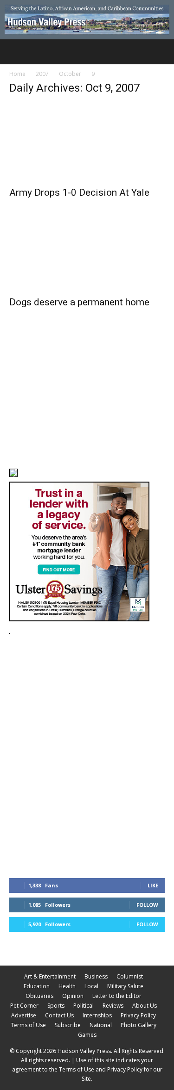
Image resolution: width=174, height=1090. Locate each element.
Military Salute (125, 986)
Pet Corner (24, 1005)
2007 (42, 74)
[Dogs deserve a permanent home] (87, 252)
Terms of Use (28, 1025)
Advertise (23, 1015)
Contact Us (59, 1015)
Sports (55, 1005)
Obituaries (39, 996)
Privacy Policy (138, 1015)
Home (17, 74)
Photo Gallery (138, 1025)
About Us (144, 1005)
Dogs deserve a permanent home (79, 302)
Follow (147, 904)
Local (91, 986)
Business (96, 976)
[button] (16, 51)
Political (83, 1005)
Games (87, 1035)
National (101, 1025)
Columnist (129, 976)
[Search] (161, 51)
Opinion (73, 996)
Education (37, 986)
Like (153, 885)
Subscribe (68, 1025)
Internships (97, 1015)
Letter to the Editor (117, 996)
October (70, 74)
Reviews (113, 1005)
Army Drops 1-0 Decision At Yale (79, 192)
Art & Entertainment (50, 976)
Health (67, 986)
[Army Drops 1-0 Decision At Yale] (87, 142)
